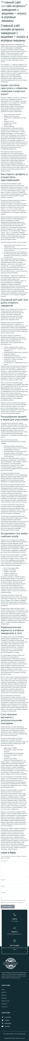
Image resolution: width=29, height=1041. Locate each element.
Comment (4, 861)
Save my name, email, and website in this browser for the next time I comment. (13, 901)
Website (3, 892)
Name (3, 880)
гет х (10, 64)
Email (3, 886)
